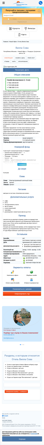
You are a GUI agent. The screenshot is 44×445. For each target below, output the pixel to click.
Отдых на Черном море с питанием (18, 366)
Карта (14, 61)
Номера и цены (20, 58)
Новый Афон (13, 41)
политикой (34, 434)
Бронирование (23, 61)
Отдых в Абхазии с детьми (15, 368)
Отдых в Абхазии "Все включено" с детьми (20, 373)
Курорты (16, 28)
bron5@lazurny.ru (9, 338)
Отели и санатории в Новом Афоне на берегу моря (22, 364)
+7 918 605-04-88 (12, 85)
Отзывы (6, 61)
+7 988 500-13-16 (12, 87)
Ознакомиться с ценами (22, 289)
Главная (5, 41)
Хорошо (22, 439)
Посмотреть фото (22, 70)
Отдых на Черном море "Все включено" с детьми (22, 377)
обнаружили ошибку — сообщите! (16, 391)
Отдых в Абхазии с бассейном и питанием (20, 374)
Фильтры (31, 28)
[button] (20, 344)
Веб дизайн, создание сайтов (10, 414)
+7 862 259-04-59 (12, 83)
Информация (8, 58)
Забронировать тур (22, 294)
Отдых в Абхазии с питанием (16, 371)
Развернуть (22, 164)
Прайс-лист (31, 58)
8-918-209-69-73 (9, 335)
